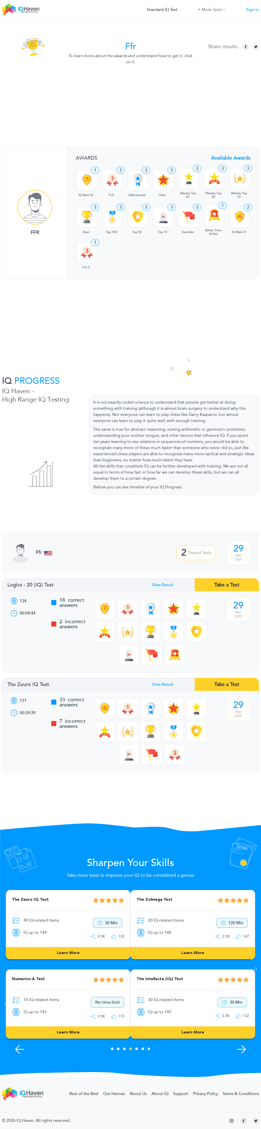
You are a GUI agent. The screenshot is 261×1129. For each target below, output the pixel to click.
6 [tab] (142, 1049)
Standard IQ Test (162, 9)
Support (180, 1093)
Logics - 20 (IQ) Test (30, 585)
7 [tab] (148, 1049)
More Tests (212, 9)
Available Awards (231, 157)
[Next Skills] (241, 1049)
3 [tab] (124, 1049)
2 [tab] (118, 1049)
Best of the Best (84, 1093)
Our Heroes (114, 1093)
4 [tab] (130, 1049)
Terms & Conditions (241, 1093)
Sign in (252, 9)
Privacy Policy (205, 1093)
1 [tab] (112, 1049)
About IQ (159, 1093)
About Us (138, 1093)
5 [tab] (136, 1049)
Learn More (68, 953)
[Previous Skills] (20, 1049)
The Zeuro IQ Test (28, 684)
